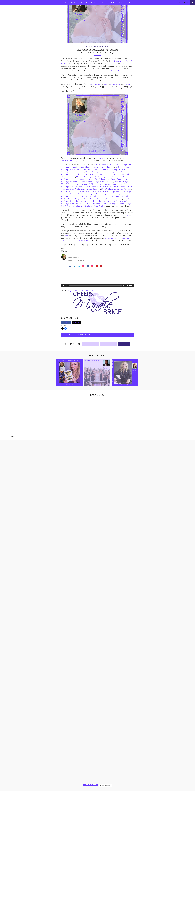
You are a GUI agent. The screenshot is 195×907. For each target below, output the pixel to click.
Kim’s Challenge (93, 204)
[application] (97, 285)
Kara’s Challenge (110, 174)
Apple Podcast (96, 84)
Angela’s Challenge (98, 179)
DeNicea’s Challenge (97, 199)
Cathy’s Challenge (68, 191)
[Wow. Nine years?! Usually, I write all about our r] (59, 723)
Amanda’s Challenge (69, 194)
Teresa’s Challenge (68, 184)
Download (89, 290)
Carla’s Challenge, (68, 199)
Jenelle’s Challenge (93, 189)
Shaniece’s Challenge (109, 169)
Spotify (106, 84)
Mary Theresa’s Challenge (80, 179)
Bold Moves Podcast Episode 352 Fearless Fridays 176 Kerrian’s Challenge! (124, 374)
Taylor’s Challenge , (114, 201)
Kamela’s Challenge (114, 179)
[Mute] (127, 285)
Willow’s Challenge (108, 204)
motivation (89, 46)
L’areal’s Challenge (77, 196)
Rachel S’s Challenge (114, 199)
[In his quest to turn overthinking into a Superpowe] (75, 557)
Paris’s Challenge (114, 194)
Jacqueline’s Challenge (108, 184)
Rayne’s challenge (93, 169)
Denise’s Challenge (77, 189)
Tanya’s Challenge (68, 177)
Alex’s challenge (105, 186)
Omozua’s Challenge (84, 177)
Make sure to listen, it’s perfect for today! (102, 71)
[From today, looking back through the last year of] (75, 727)
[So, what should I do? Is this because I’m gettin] (59, 449)
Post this (77, 322)
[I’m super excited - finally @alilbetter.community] (135, 462)
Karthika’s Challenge (78, 204)
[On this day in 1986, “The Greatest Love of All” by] (120, 714)
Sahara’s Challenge (124, 204)
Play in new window (76, 290)
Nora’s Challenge (92, 182)
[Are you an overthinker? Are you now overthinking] (90, 550)
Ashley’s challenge (107, 196)
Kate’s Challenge (99, 177)
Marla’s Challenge (92, 196)
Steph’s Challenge (107, 167)
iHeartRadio (115, 84)
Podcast (95, 46)
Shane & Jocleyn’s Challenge (95, 201)
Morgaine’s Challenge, (94, 174)
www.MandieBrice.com (73, 257)
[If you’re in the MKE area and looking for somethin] (120, 516)
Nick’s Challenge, (101, 194)
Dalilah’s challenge (116, 165)
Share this (67, 322)
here (109, 226)
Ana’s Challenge (100, 206)
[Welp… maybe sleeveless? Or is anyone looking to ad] (105, 679)
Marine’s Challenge (91, 184)
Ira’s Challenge (92, 186)
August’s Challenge (77, 182)
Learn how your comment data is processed (47, 437)
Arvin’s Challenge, (101, 165)
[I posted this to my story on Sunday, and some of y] (90, 713)
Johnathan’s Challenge (84, 206)
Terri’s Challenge (92, 172)
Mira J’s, (80, 184)
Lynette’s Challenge (77, 186)
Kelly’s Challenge (68, 206)
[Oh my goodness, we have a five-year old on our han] (105, 468)
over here (124, 215)
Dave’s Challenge (106, 182)
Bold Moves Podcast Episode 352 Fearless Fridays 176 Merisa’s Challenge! (97, 374)
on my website (83, 240)
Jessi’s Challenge (76, 201)
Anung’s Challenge (77, 174)
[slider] (131, 285)
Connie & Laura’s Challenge (104, 191)
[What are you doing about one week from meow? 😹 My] (135, 699)
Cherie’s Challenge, (93, 167)
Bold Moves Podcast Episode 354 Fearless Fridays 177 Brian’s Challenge (69, 374)
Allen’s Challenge (119, 186)
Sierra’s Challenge (77, 167)
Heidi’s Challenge (121, 182)
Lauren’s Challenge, (108, 172)
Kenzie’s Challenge (123, 191)
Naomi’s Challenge (108, 189)
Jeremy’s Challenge (125, 174)
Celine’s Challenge (124, 189)
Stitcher (127, 84)
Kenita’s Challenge (85, 194)
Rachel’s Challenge (114, 177)
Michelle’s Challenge (84, 191)
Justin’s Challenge (122, 167)
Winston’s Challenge (123, 196)
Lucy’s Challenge (81, 199)
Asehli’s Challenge (77, 172)
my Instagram (101, 158)
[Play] (63, 285)
